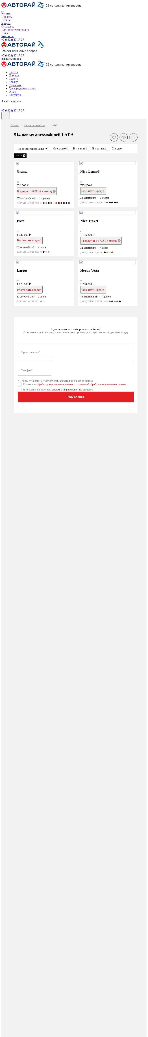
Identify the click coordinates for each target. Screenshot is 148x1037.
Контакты (7, 36)
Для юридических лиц (15, 29)
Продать (6, 16)
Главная (14, 125)
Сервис (5, 20)
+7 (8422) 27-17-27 (12, 39)
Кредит (5, 23)
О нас (4, 33)
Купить (5, 13)
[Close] (2, 11)
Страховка (7, 26)
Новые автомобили (34, 125)
